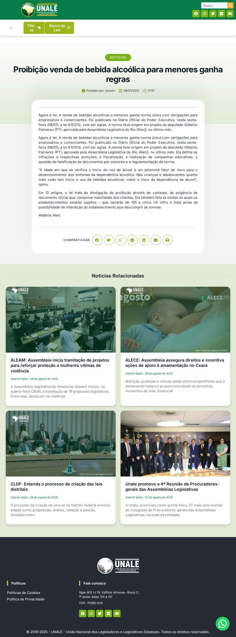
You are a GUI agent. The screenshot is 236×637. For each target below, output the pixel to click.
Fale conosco (94, 583)
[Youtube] (230, 13)
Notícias (118, 57)
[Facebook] (196, 13)
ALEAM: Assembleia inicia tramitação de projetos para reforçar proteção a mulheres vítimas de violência (60, 365)
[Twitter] (213, 13)
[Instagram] (204, 13)
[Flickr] (221, 13)
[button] (11, 27)
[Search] (230, 5)
